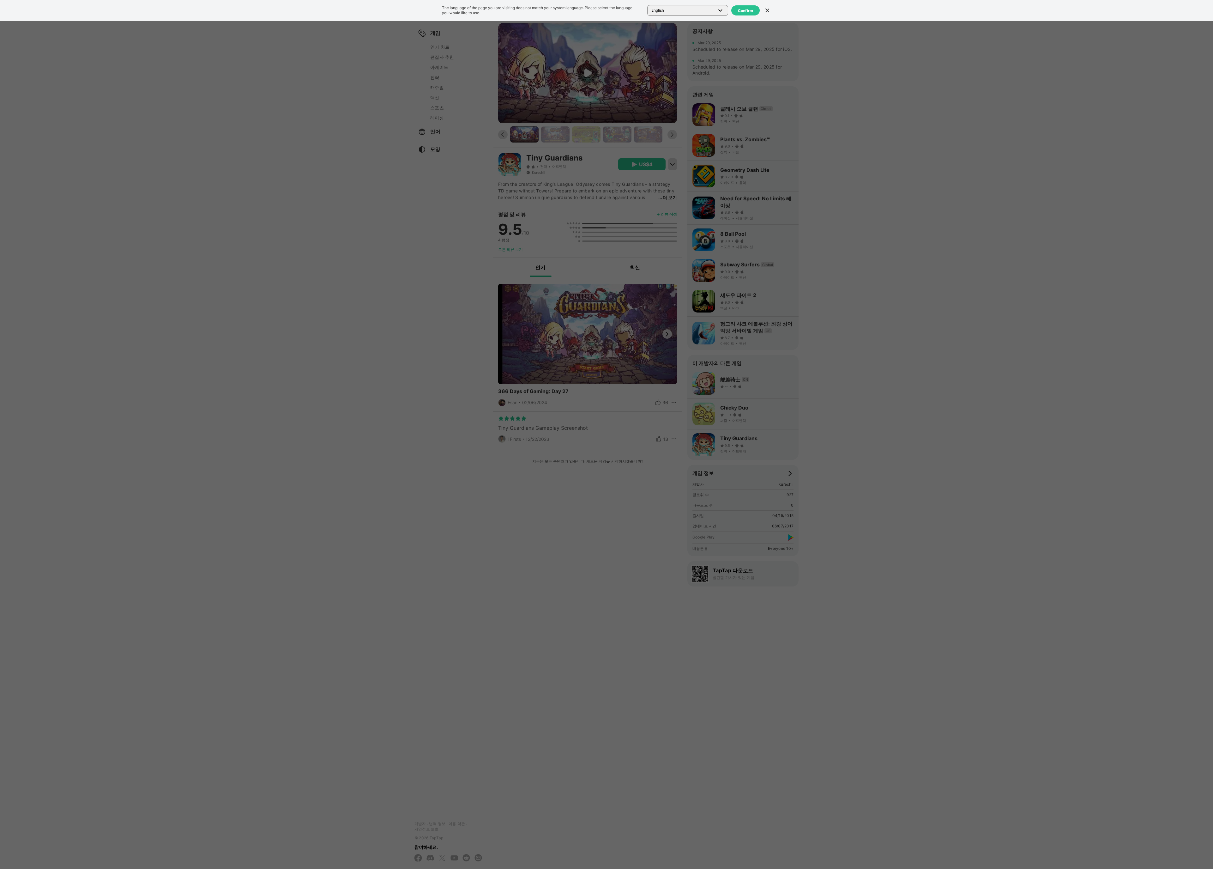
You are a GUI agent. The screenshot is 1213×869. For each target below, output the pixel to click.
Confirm (745, 10)
